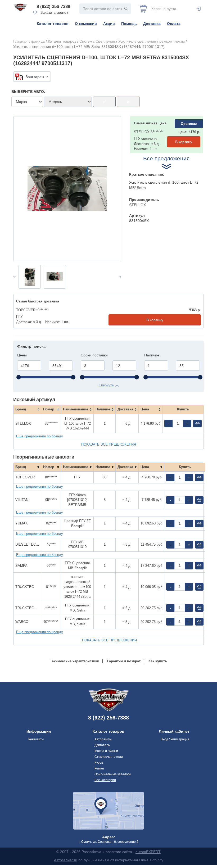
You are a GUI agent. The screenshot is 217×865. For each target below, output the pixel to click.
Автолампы (103, 739)
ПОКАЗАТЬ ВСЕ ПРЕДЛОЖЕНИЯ (108, 444)
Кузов (98, 762)
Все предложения (166, 158)
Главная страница (29, 41)
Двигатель (102, 745)
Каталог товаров (53, 23)
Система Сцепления (97, 41)
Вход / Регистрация (175, 739)
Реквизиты (36, 739)
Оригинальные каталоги (112, 774)
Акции (109, 23)
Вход (198, 8)
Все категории (105, 780)
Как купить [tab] (157, 661)
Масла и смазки (106, 751)
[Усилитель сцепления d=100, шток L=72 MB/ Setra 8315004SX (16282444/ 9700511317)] (67, 189)
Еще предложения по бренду (39, 436)
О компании (86, 23)
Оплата (173, 23)
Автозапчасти (65, 860)
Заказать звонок (54, 12)
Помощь (129, 23)
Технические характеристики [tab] (74, 661)
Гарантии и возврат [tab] (124, 661)
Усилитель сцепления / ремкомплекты (151, 41)
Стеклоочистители (108, 757)
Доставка (152, 23)
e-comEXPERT (148, 852)
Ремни (99, 768)
